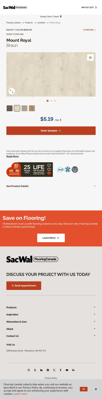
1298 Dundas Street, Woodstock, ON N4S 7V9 (26, 351)
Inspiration (12, 314)
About (9, 329)
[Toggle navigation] (96, 7)
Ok (83, 389)
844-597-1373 (88, 7)
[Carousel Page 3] (55, 100)
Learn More (48, 237)
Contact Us (12, 336)
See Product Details (17, 186)
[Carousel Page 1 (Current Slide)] (47, 101)
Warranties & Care (16, 321)
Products (29, 23)
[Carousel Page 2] (51, 100)
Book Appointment (25, 285)
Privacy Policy (51, 378)
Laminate (41, 23)
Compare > (89, 30)
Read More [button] (12, 156)
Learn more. (20, 393)
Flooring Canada (13, 23)
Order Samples (49, 130)
